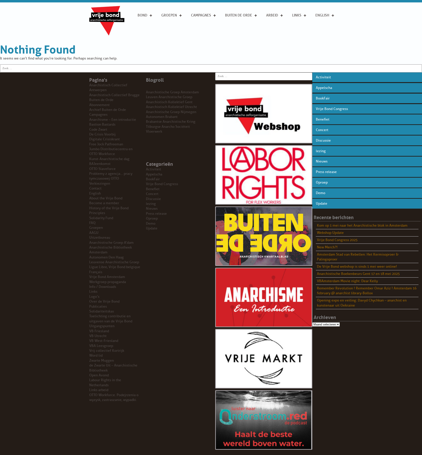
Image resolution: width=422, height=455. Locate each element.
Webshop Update (330, 233)
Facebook (301, 34)
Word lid (96, 355)
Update (321, 203)
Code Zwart (98, 129)
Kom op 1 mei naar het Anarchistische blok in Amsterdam (362, 225)
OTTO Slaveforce (102, 169)
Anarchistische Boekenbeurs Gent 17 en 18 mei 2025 (358, 274)
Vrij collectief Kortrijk (106, 350)
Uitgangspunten (152, 34)
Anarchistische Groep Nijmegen (171, 112)
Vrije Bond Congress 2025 (337, 240)
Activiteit (323, 77)
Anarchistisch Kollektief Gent (169, 102)
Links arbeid (272, 37)
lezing (321, 151)
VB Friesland (99, 331)
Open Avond (99, 375)
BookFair (323, 98)
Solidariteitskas (101, 311)
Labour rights (299, 25)
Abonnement (236, 23)
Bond (142, 15)
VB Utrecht (98, 336)
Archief (232, 30)
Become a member (104, 203)
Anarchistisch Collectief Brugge (114, 95)
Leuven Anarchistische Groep (169, 97)
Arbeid (272, 15)
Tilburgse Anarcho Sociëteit (168, 127)
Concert (322, 130)
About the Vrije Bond (325, 25)
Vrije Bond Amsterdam (107, 277)
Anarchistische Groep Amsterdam (172, 92)
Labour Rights (273, 25)
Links (296, 15)
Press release (326, 172)
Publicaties (98, 306)
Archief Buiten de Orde (107, 110)
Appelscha (324, 88)
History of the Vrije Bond (109, 208)
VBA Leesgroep (101, 346)
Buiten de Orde (238, 15)
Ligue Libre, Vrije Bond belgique (114, 267)
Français (95, 272)
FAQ (92, 223)
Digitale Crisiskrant (104, 139)
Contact (95, 188)
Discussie (323, 140)
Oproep (322, 182)
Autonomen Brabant (162, 117)
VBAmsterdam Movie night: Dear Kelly (347, 281)
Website (232, 37)
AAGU (93, 233)
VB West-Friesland (103, 341)
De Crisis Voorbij (102, 134)
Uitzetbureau (99, 237)
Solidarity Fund (101, 218)
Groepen (169, 15)
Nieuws (321, 161)
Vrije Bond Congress (332, 109)
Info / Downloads (102, 287)
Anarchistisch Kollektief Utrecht (171, 107)
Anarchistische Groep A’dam (175, 25)
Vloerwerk (154, 131)
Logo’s (94, 296)
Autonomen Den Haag (106, 257)
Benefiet (322, 119)
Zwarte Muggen (101, 360)
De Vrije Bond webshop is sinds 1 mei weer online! (357, 266)
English (322, 15)
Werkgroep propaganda (107, 282)
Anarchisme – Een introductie (203, 28)
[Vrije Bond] (106, 34)
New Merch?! (327, 247)
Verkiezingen (99, 183)
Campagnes (201, 15)
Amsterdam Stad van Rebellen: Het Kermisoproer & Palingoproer (357, 257)
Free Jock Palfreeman (106, 144)
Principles (324, 34)
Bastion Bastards (102, 124)
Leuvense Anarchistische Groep (114, 262)
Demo (320, 193)
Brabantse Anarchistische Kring (170, 121)
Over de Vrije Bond (149, 25)
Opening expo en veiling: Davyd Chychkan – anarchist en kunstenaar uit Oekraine (362, 302)
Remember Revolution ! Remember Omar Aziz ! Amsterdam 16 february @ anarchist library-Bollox (367, 290)
